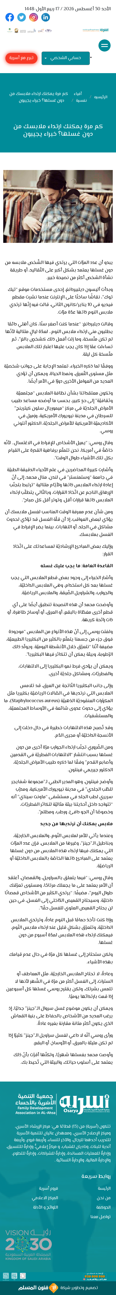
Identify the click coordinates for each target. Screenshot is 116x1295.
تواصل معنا (100, 1217)
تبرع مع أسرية (21, 58)
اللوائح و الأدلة (45, 1207)
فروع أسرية (48, 1188)
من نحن (104, 1198)
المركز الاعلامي (45, 1198)
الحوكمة (103, 1207)
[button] (93, 58)
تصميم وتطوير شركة (78, 1288)
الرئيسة (104, 1188)
